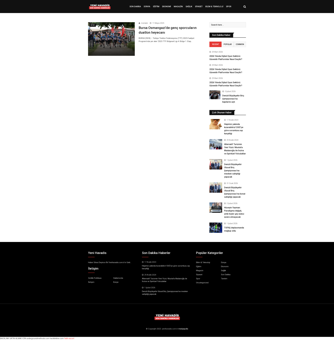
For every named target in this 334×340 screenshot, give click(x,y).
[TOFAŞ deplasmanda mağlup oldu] (215, 228)
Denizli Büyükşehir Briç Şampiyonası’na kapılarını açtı (233, 98)
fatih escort (69, 338)
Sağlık (189, 6)
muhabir (144, 23)
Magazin (178, 6)
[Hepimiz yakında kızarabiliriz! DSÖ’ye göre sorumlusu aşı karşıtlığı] (215, 124)
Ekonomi (166, 6)
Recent (215, 44)
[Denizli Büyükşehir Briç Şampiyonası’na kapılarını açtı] (214, 94)
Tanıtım (224, 278)
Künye (115, 282)
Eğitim (156, 6)
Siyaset (198, 6)
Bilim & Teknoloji (214, 6)
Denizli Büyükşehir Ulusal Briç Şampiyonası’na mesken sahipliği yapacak (233, 170)
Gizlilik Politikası (95, 278)
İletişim (91, 282)
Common (240, 44)
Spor (228, 6)
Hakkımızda (118, 278)
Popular (228, 44)
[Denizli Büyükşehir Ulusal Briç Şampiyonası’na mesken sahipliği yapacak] (215, 164)
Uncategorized (202, 282)
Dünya (147, 6)
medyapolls (183, 329)
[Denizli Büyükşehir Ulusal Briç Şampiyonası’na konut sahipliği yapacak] (215, 187)
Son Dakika (135, 6)
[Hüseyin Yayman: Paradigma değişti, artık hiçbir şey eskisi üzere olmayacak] (215, 207)
